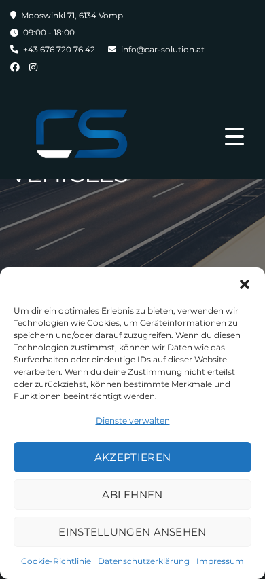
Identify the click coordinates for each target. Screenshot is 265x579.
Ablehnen (132, 494)
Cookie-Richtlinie (56, 561)
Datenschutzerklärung (144, 561)
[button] (244, 284)
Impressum (220, 561)
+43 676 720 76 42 (59, 49)
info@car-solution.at (163, 49)
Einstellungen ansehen (132, 531)
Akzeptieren (132, 457)
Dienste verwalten (133, 420)
